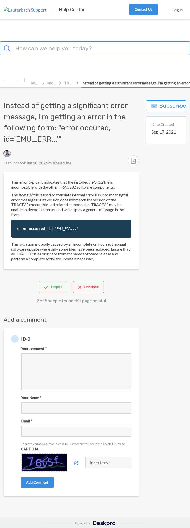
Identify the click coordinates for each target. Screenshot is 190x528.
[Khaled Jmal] (7, 153)
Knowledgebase (52, 83)
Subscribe (172, 105)
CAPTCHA (29, 449)
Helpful (56, 287)
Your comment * (34, 348)
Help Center (34, 83)
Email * (26, 421)
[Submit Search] (8, 48)
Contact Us (143, 9)
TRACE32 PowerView (69, 83)
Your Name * (31, 397)
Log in (177, 9)
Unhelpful (91, 287)
